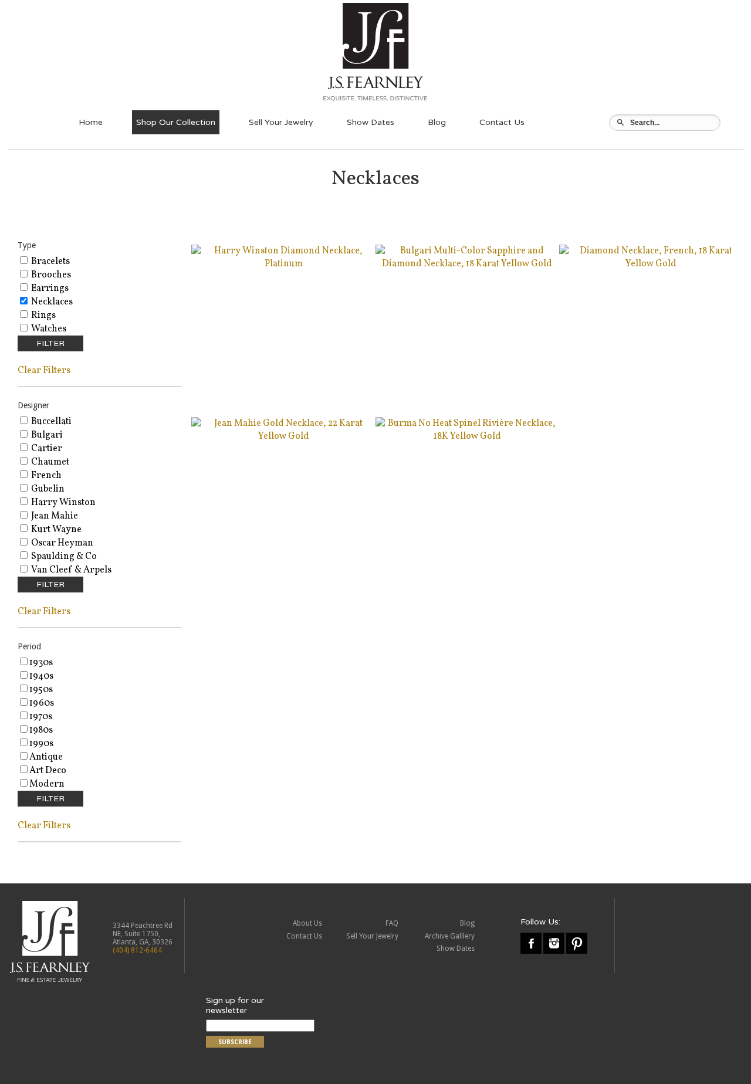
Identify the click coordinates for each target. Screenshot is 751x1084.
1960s (41, 703)
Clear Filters (44, 370)
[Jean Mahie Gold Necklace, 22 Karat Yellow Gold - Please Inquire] (283, 436)
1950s (41, 689)
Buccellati (50, 421)
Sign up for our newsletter (235, 1005)
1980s (41, 730)
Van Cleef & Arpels (70, 570)
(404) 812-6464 (137, 950)
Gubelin (47, 489)
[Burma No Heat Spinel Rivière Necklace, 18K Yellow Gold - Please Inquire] (467, 436)
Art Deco (47, 770)
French (45, 475)
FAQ (391, 923)
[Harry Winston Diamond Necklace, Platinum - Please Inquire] (283, 264)
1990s (41, 743)
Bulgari (46, 435)
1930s (41, 662)
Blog (437, 122)
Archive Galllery (450, 936)
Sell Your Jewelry (281, 122)
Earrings (49, 288)
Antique (46, 757)
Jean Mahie (53, 516)
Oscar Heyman (61, 543)
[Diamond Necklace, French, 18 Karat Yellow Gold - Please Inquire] (651, 264)
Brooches (50, 275)
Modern (47, 784)
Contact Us (502, 122)
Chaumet (49, 462)
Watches (47, 329)
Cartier (45, 448)
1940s (41, 676)
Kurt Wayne (55, 529)
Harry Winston (62, 502)
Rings (42, 315)
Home (91, 122)
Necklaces (51, 302)
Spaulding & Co (63, 556)
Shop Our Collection (175, 122)
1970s (40, 716)
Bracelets (49, 261)
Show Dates (370, 122)
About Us (307, 923)
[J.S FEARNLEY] (375, 100)
